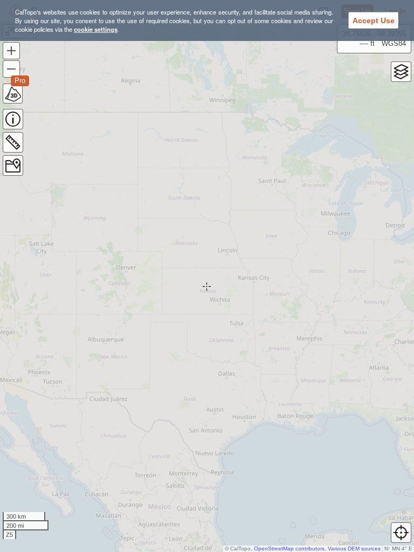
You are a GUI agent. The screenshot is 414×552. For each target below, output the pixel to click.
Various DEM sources (354, 548)
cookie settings (96, 29)
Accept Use (374, 20)
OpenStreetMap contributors (289, 548)
